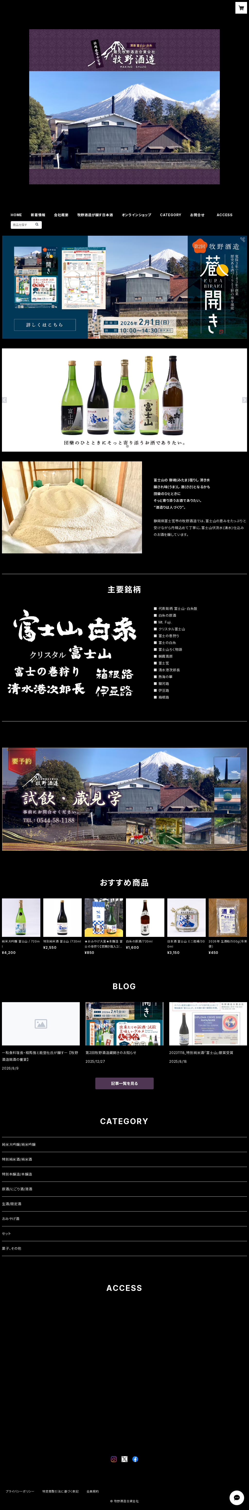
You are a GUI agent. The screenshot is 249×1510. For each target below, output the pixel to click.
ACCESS (225, 215)
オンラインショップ (136, 215)
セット (6, 1233)
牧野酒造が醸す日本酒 (95, 215)
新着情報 (38, 215)
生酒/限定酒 (11, 1204)
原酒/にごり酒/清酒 (17, 1189)
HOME (16, 215)
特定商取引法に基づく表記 (60, 1491)
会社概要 (61, 215)
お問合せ (199, 215)
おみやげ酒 (10, 1219)
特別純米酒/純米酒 (17, 1159)
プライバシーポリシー (20, 1491)
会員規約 (93, 1491)
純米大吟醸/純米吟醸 (19, 1144)
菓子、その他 (11, 1248)
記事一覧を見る (124, 1083)
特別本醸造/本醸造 (17, 1174)
